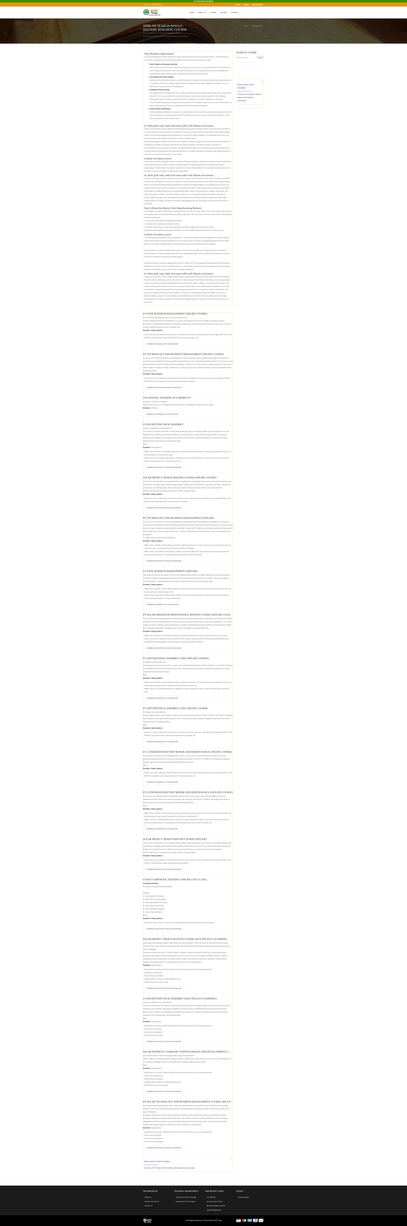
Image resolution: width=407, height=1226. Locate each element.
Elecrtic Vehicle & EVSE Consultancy (157, 1161)
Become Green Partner (215, 1201)
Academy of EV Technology (185, 1201)
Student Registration (214, 1210)
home (192, 12)
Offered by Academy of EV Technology (162, 344)
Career (238, 5)
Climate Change (243, 1197)
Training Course (257, 26)
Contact (234, 12)
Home (246, 26)
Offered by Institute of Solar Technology (164, 387)
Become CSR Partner (152, 1201)
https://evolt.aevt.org (151, 1165)
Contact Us (148, 1206)
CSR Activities (257, 5)
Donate (246, 5)
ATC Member (211, 1197)
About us (148, 1197)
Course (213, 12)
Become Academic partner (216, 1206)
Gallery (223, 12)
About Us (202, 12)
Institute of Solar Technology (186, 1197)
